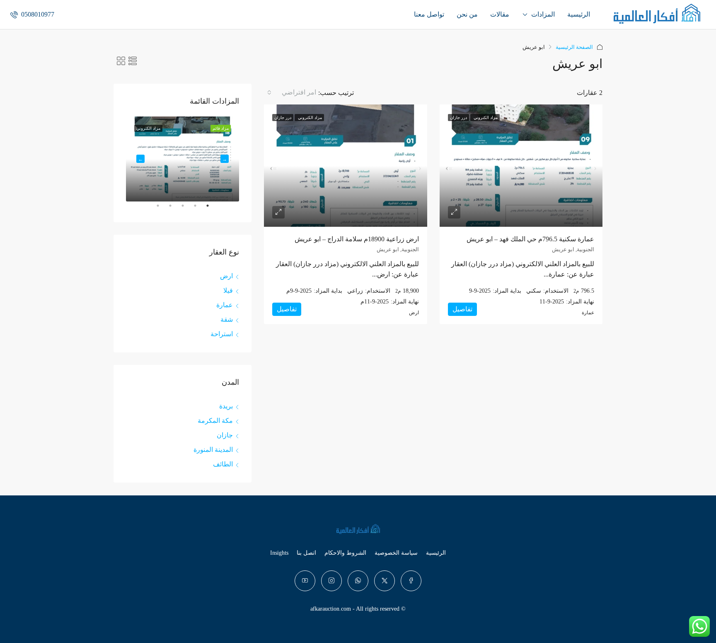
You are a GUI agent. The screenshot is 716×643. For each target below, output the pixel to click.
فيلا (228, 290)
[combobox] (291, 92)
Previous (224, 159)
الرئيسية (578, 14)
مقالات (499, 14)
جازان (225, 435)
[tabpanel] (182, 158)
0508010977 (36, 14)
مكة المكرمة (215, 420)
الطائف (223, 464)
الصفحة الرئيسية (574, 47)
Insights (279, 553)
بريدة (226, 406)
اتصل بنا (306, 553)
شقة (226, 319)
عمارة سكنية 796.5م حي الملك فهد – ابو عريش (530, 239)
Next (140, 159)
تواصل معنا (429, 14)
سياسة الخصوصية (396, 553)
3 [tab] (178, 209)
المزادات (543, 14)
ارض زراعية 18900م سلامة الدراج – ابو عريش (357, 239)
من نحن (467, 14)
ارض (226, 275)
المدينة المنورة (213, 449)
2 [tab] (191, 209)
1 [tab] (203, 209)
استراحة (221, 333)
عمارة (224, 304)
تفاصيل (462, 309)
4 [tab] (166, 209)
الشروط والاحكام (345, 553)
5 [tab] (154, 209)
